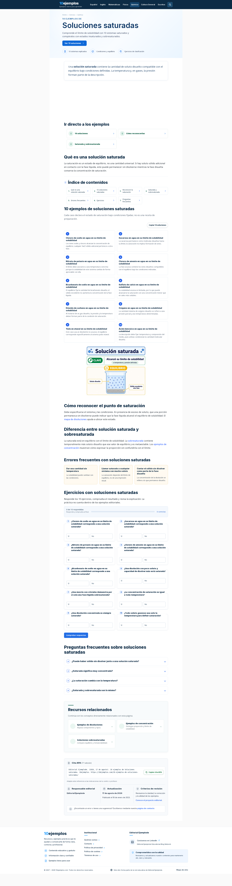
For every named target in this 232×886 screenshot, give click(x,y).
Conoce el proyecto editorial (149, 800)
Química (134, 4)
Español (93, 4)
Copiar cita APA (155, 772)
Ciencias (72, 15)
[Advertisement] (116, 101)
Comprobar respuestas (76, 635)
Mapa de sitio (182, 870)
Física (125, 4)
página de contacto (145, 808)
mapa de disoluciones (75, 419)
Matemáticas (114, 4)
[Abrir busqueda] (170, 4)
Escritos (161, 4)
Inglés (103, 4)
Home (64, 15)
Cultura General (148, 4)
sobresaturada (135, 440)
